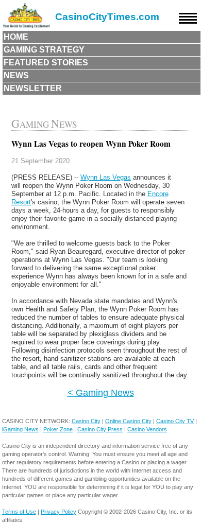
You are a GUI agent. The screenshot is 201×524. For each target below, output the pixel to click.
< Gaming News (101, 392)
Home (16, 36)
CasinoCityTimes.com (107, 16)
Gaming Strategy (44, 49)
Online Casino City (128, 421)
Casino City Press (100, 429)
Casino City (86, 421)
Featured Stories (46, 62)
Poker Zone (58, 429)
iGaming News (20, 429)
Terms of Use (19, 512)
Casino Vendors (147, 429)
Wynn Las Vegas (105, 177)
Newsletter (33, 88)
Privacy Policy (58, 512)
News (16, 75)
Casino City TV (175, 421)
